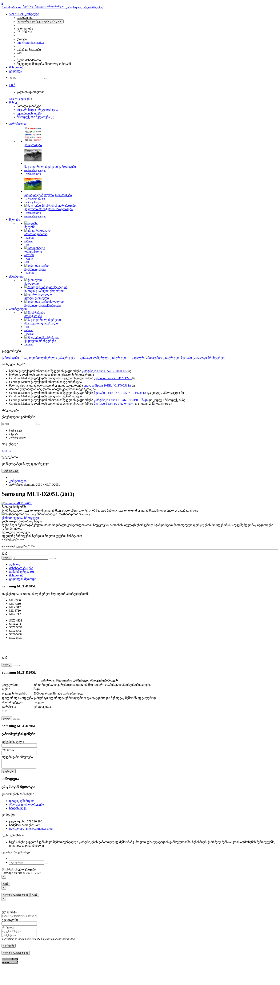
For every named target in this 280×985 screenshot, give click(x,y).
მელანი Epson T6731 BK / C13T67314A (120, 392)
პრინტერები (18, 308)
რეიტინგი (8, 749)
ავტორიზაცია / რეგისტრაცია (37, 109)
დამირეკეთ (10, 470)
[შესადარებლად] (54, 558)
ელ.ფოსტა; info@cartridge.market (31, 828)
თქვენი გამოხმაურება (17, 757)
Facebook (6, 451)
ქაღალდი (16, 276)
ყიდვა (6, 557)
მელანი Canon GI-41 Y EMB (113, 378)
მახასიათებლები (21, 568)
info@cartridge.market (30, 42)
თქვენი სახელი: (13, 741)
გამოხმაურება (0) (21, 571)
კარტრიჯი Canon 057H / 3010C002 (105, 371)
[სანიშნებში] (50, 558)
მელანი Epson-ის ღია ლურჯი (114, 403)
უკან (5, 883)
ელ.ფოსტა (9, 912)
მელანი (14, 219)
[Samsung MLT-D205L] (17, 503)
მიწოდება (16, 67)
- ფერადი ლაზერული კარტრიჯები (101, 357)
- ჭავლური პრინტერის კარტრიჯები (154, 357)
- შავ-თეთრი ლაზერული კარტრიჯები (47, 357)
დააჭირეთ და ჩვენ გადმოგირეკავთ (40, 21)
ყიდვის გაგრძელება (15, 894)
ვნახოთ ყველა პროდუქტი (20, 517)
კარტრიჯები (17, 123)
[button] (12, 85)
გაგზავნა (8, 771)
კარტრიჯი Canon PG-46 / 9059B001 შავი (121, 400)
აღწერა (14, 564)
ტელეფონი (10, 919)
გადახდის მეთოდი (22, 579)
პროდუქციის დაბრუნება (26, 804)
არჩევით (8, 927)
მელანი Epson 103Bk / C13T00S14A (107, 385)
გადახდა (15, 71)
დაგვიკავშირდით (21, 800)
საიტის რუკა (17, 808)
